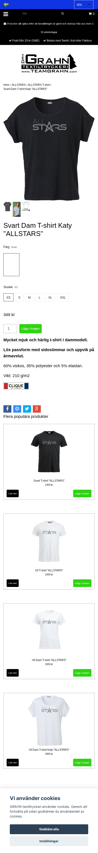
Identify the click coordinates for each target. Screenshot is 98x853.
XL (50, 297)
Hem (7, 84)
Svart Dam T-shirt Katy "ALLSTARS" (25, 89)
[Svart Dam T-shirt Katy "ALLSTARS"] (49, 149)
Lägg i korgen (82, 493)
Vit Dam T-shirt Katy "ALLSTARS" (49, 749)
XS (8, 297)
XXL (63, 297)
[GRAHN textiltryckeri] (49, 63)
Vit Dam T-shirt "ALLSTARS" (49, 660)
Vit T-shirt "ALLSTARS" (49, 570)
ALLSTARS (20, 84)
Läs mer (12, 493)
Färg (10, 247)
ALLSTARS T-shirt (40, 84)
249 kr (49, 484)
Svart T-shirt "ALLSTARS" (49, 480)
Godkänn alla (49, 829)
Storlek (10, 287)
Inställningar (49, 841)
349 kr (49, 754)
